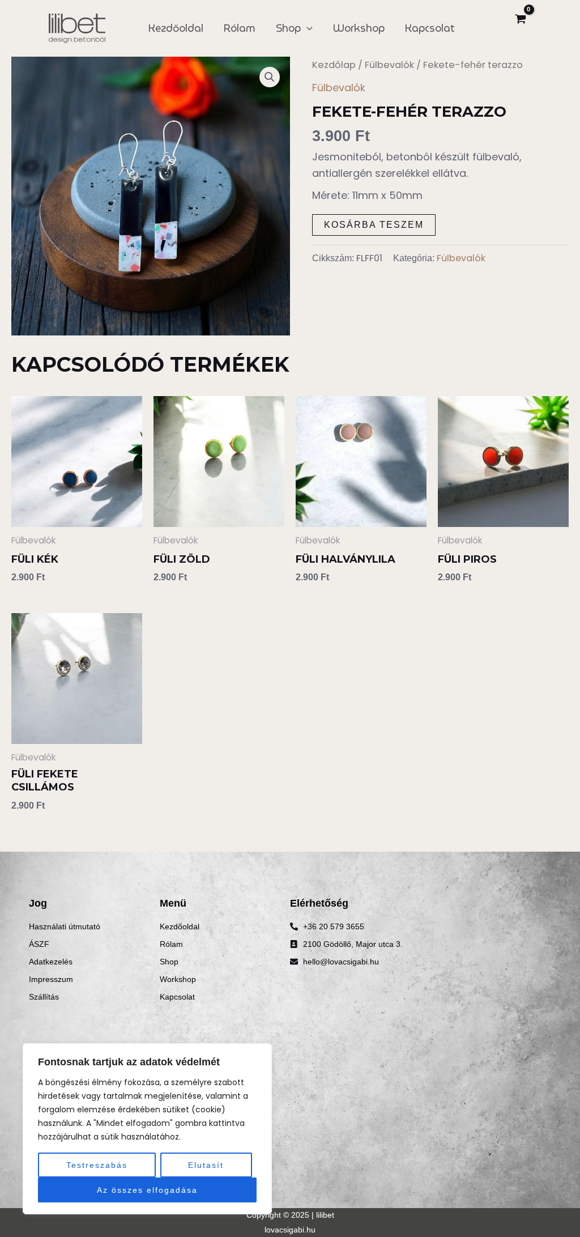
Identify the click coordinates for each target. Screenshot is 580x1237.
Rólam (239, 28)
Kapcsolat (430, 28)
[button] (269, 77)
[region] (147, 1128)
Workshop (359, 28)
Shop (288, 28)
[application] (307, 28)
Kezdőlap (334, 64)
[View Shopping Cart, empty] (520, 20)
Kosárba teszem (374, 224)
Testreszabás (96, 1165)
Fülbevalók (389, 64)
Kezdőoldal (175, 28)
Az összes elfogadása (147, 1190)
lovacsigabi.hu (290, 1229)
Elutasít (206, 1165)
